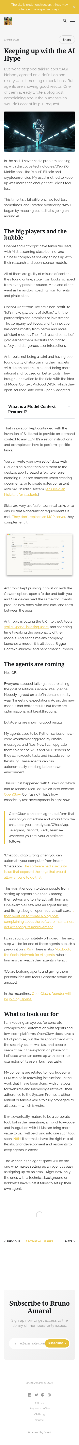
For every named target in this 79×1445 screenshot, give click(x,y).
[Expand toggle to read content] (69, 406)
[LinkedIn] (29, 1395)
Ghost (47, 1432)
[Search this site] (65, 21)
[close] (74, 7)
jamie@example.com (38, 1343)
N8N (17, 1139)
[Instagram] (49, 1395)
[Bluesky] (36, 1395)
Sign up (39, 1402)
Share (67, 40)
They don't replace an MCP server (38, 517)
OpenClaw (12, 794)
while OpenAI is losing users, (26, 627)
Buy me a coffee (40, 1408)
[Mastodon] (42, 1395)
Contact (39, 1420)
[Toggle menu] (72, 21)
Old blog (39, 1414)
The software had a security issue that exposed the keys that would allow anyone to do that (35, 871)
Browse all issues (39, 1241)
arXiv (28, 949)
